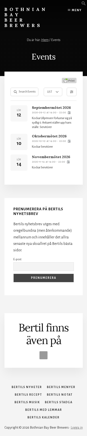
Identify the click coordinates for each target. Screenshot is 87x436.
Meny (77, 10)
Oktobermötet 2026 (49, 136)
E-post (17, 259)
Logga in (77, 427)
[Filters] (72, 92)
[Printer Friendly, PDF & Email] (69, 80)
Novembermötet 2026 (51, 157)
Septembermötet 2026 (51, 107)
